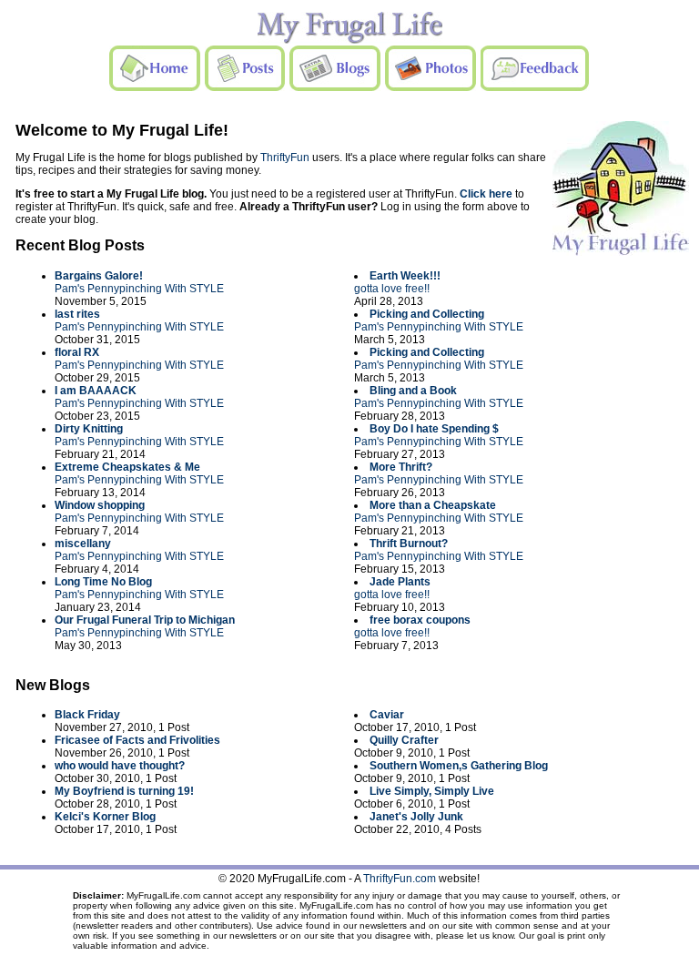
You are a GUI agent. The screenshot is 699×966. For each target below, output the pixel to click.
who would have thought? (120, 765)
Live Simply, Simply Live (432, 791)
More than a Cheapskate (433, 505)
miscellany (83, 543)
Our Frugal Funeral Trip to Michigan (145, 620)
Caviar (387, 714)
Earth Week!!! (405, 275)
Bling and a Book (413, 390)
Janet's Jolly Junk (416, 816)
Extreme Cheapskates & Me (127, 467)
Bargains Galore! (99, 275)
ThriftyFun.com (399, 878)
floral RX (77, 352)
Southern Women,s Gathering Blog (459, 765)
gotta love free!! (392, 288)
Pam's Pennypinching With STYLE (139, 288)
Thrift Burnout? (409, 543)
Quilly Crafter (404, 740)
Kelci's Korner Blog (105, 816)
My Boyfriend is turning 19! (124, 791)
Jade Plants (400, 581)
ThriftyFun (284, 157)
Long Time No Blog (103, 581)
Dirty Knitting (89, 428)
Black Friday (87, 714)
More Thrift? (401, 467)
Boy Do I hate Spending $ (434, 428)
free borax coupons (420, 620)
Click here (486, 194)
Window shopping (100, 505)
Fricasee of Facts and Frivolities (137, 740)
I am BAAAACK (96, 390)
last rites (77, 314)
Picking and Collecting (427, 314)
